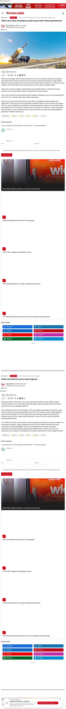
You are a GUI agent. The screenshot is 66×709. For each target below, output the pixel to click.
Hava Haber (9, 25)
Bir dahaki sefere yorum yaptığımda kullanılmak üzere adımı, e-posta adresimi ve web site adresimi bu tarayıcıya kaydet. (31, 150)
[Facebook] (3, 704)
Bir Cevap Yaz (7, 122)
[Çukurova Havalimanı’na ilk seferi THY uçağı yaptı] (33, 207)
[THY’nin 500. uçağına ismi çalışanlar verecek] (33, 238)
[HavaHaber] (15, 13)
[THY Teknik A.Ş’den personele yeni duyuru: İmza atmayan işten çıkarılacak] (33, 302)
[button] (63, 13)
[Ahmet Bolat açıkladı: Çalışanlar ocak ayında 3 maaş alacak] (33, 175)
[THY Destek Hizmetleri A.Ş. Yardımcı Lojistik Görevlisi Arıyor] (33, 270)
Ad (2, 143)
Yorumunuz (9, 129)
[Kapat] (64, 5)
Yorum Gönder (7, 155)
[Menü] (2, 13)
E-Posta (36, 143)
